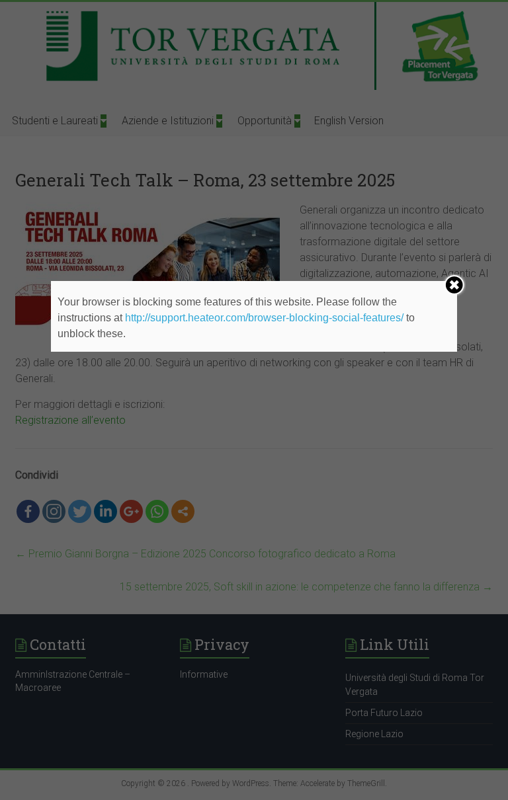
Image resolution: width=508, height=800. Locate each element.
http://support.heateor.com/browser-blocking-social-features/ (264, 317)
